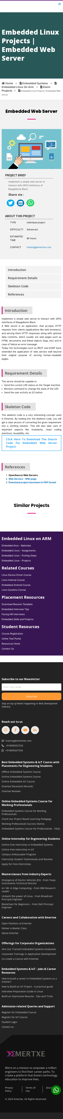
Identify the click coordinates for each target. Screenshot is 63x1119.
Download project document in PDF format (32, 482)
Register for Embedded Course (19, 1012)
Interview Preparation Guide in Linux (22, 991)
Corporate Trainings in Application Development (29, 954)
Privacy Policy (9, 1089)
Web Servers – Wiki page (22, 479)
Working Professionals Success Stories (23, 823)
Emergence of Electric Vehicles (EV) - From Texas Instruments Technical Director (29, 881)
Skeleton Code (18, 286)
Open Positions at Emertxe (16, 923)
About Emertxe (10, 933)
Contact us (8, 1026)
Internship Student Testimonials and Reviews (27, 859)
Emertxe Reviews (11, 791)
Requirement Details (22, 278)
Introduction (17, 270)
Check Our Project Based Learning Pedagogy (26, 818)
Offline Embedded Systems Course (21, 771)
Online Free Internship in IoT (18, 849)
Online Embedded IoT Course (18, 781)
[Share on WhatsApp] (30, 202)
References (16, 294)
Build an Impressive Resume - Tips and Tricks (27, 996)
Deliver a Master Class (14, 928)
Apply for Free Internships (16, 864)
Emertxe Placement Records (17, 786)
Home (9, 83)
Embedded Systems (35, 83)
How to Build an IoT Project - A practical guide (27, 986)
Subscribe (31, 696)
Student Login (9, 1022)
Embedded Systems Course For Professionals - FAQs (31, 828)
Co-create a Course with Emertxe (20, 958)
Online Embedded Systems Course (21, 776)
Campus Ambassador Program (19, 854)
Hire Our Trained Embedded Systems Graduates (29, 949)
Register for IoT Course (14, 1017)
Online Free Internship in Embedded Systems (27, 844)
